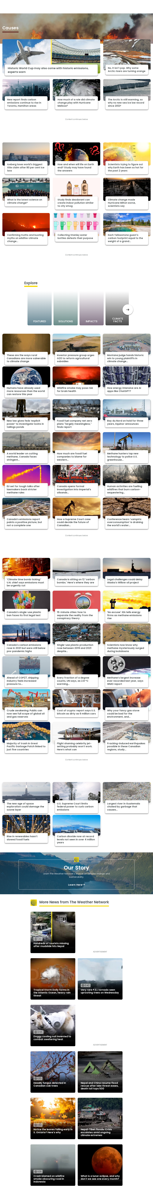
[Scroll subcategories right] (128, 309)
